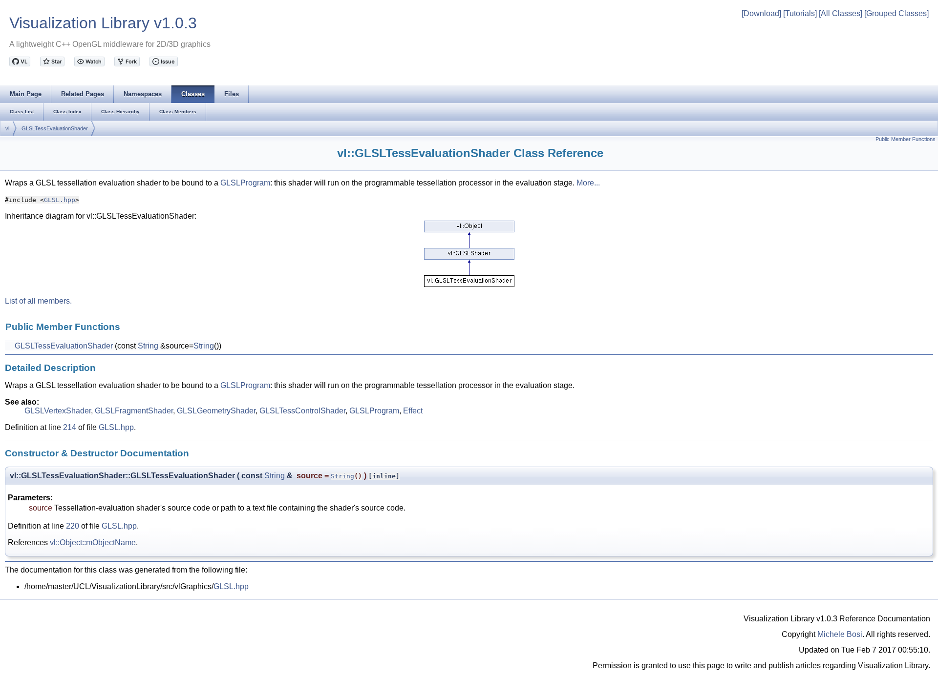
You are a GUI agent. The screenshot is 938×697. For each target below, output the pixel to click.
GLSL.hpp (59, 200)
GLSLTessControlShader (302, 411)
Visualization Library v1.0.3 (103, 23)
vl (7, 128)
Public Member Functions (905, 139)
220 (72, 526)
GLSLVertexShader (57, 411)
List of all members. (38, 301)
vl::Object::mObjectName (93, 542)
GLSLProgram (245, 183)
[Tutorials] (800, 13)
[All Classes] (840, 13)
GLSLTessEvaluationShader (54, 128)
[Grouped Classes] (896, 13)
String (148, 346)
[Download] (761, 13)
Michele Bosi (839, 634)
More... (588, 183)
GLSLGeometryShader (216, 411)
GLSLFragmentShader (134, 411)
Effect (413, 411)
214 (69, 427)
